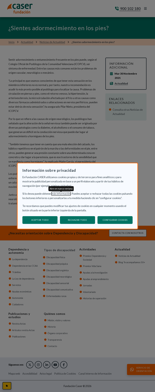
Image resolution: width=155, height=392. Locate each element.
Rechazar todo (77, 220)
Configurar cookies (118, 220)
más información (61, 193)
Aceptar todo (40, 220)
